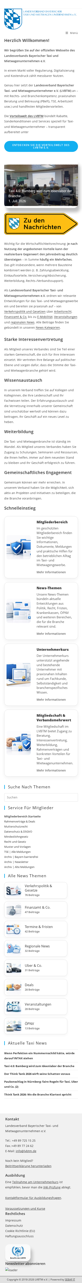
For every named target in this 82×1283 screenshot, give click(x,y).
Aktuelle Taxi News (27, 1043)
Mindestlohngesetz (16, 836)
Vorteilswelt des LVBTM (27, 116)
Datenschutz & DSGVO (18, 831)
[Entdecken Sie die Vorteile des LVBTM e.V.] (17, 1252)
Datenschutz (14, 1226)
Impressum (13, 1220)
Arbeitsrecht (62, 311)
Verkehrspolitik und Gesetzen (25, 311)
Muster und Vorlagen (17, 847)
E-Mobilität (45, 317)
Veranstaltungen (65, 317)
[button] (41, 184)
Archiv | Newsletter (16, 862)
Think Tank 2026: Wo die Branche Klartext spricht (37, 1094)
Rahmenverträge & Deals (19, 821)
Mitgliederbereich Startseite (22, 816)
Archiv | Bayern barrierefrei (21, 857)
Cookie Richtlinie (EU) (20, 1231)
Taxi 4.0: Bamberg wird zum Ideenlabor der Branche (39, 1066)
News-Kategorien (48, 327)
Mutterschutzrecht (16, 826)
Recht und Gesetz (15, 842)
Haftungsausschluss (19, 1236)
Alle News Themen (27, 876)
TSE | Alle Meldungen (17, 852)
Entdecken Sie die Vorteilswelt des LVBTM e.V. (41, 146)
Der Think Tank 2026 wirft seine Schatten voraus (37, 1074)
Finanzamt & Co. (15, 317)
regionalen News (22, 322)
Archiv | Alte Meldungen (19, 867)
